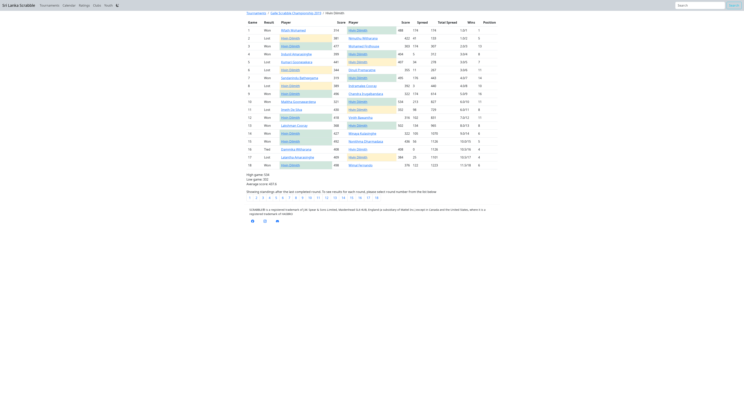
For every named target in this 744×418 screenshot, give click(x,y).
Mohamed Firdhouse (364, 46)
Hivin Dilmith (358, 30)
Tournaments (49, 5)
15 (351, 198)
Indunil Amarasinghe (296, 54)
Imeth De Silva (291, 110)
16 (360, 198)
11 (318, 198)
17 (368, 198)
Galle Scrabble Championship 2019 (295, 13)
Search (734, 5)
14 (343, 198)
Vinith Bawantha (361, 118)
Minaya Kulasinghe (362, 133)
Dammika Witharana (296, 149)
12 (326, 198)
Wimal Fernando (361, 165)
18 (376, 198)
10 (310, 198)
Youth (108, 5)
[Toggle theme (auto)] (117, 5)
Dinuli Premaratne (362, 70)
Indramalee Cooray (363, 86)
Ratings (84, 5)
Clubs (97, 5)
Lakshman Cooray (294, 125)
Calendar (69, 5)
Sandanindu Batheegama (299, 78)
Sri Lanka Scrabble (18, 5)
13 (335, 198)
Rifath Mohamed (293, 30)
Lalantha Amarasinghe (297, 157)
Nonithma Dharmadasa (366, 141)
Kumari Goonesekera (296, 62)
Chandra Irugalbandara (366, 94)
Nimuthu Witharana (363, 38)
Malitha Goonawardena (298, 102)
